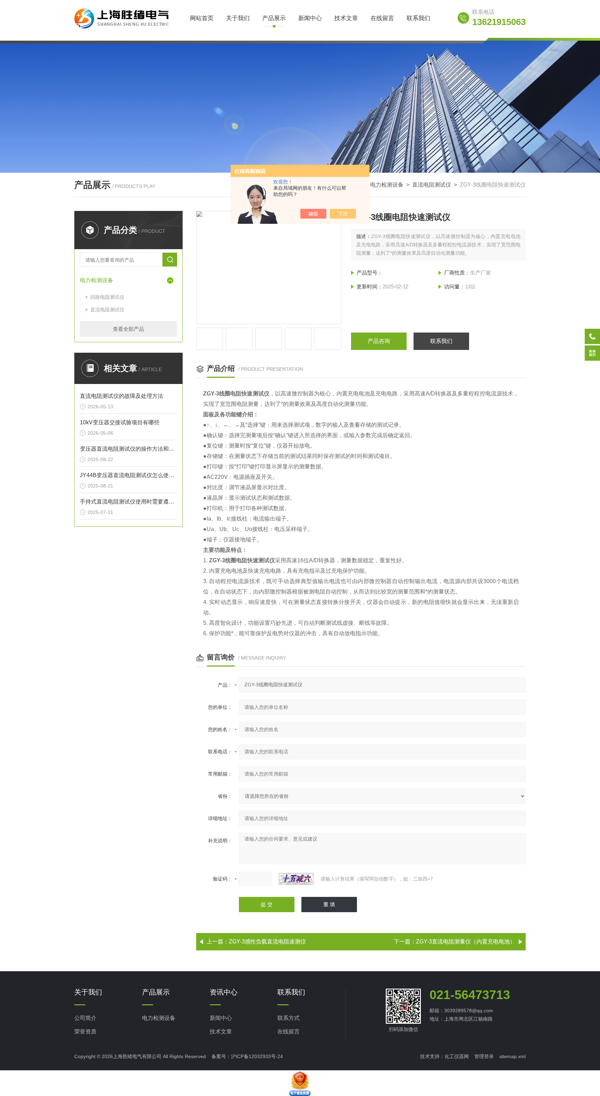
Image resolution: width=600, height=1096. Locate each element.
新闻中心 (310, 18)
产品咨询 (379, 341)
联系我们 (418, 18)
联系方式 (288, 1018)
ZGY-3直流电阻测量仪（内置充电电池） (465, 941)
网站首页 (202, 18)
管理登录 (484, 1056)
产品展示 (274, 18)
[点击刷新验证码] (296, 879)
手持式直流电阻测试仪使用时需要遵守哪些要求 (128, 502)
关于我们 (238, 18)
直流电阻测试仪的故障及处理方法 (121, 396)
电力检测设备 (386, 185)
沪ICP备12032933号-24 (257, 1056)
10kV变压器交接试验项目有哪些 (119, 422)
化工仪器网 (456, 1056)
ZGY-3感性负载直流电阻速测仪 (267, 941)
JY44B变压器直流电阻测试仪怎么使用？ (128, 475)
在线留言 (382, 18)
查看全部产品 (128, 329)
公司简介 (85, 1018)
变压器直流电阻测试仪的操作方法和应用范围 (128, 449)
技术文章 (346, 18)
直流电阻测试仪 (431, 185)
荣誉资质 (85, 1031)
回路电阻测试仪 (107, 297)
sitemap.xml (512, 1056)
